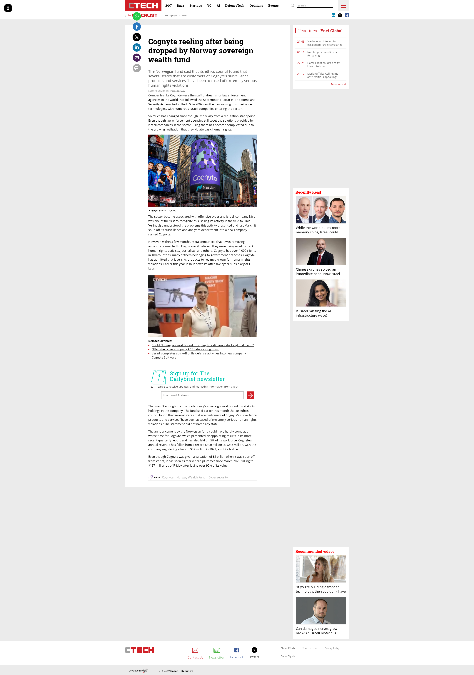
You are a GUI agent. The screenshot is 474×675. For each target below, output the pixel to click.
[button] (321, 138)
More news (338, 84)
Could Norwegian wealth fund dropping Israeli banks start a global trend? (203, 345)
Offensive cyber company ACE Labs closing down (185, 349)
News (184, 15)
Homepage (170, 15)
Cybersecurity (218, 477)
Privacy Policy (332, 648)
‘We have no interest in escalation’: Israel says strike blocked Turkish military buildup (324, 46)
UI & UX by (176, 670)
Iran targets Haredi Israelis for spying (324, 53)
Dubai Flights (288, 656)
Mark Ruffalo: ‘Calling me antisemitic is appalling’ (322, 75)
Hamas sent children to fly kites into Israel (323, 64)
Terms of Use (310, 648)
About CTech (288, 648)
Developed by (136, 670)
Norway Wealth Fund (191, 477)
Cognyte (167, 477)
